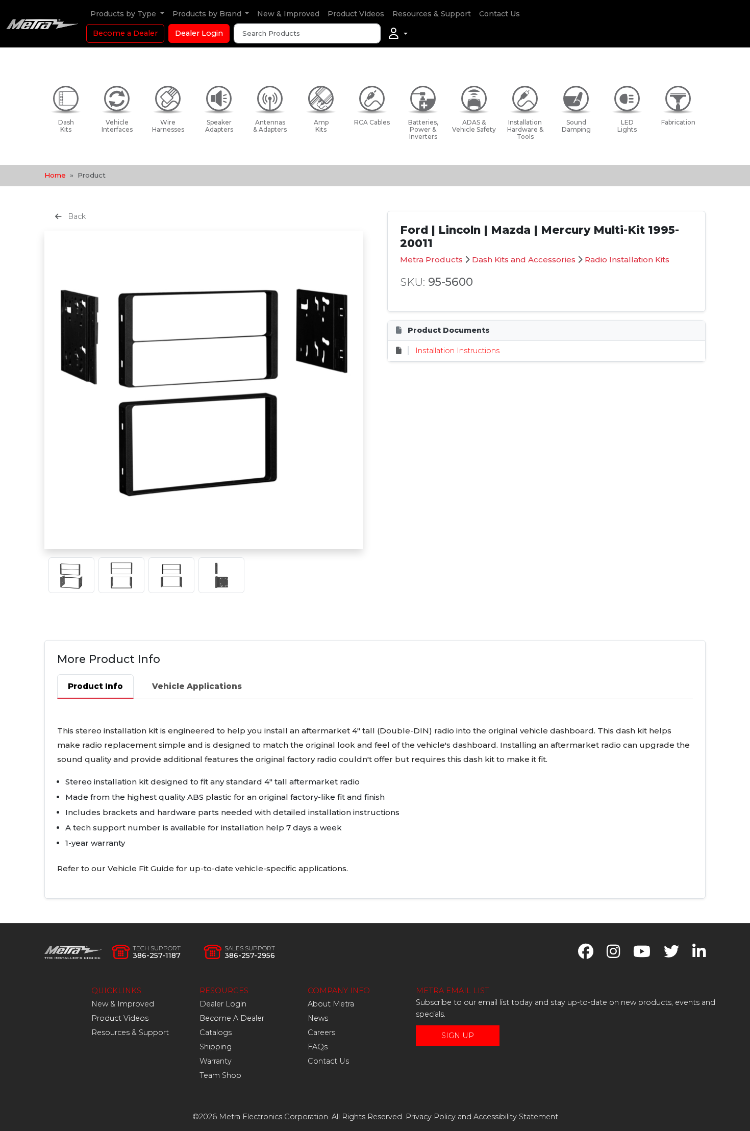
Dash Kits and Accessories (524, 259)
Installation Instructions (457, 350)
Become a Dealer (125, 33)
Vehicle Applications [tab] (197, 686)
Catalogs (215, 1032)
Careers (321, 1032)
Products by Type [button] (124, 13)
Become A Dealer (231, 1018)
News (318, 1018)
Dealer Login (199, 33)
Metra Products (431, 259)
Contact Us (499, 13)
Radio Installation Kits (627, 259)
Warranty (215, 1061)
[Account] (398, 33)
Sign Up (457, 1035)
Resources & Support (431, 13)
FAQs (318, 1046)
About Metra (331, 1004)
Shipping (215, 1046)
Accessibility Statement (515, 1116)
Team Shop (220, 1075)
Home (55, 175)
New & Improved (288, 13)
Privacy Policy (431, 1116)
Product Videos (356, 13)
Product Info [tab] (95, 686)
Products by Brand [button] (207, 13)
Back (76, 216)
